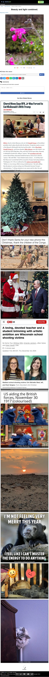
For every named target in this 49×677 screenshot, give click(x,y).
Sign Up (41, 2)
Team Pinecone (7, 6)
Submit (23, 93)
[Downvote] (17, 68)
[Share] (34, 68)
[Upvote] (15, 68)
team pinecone (3, 4)
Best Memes (4, 674)
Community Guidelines (5, 675)
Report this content (4, 12)
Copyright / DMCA (37, 674)
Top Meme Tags (12, 674)
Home (2, 6)
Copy (42, 74)
